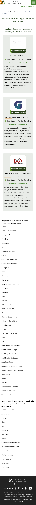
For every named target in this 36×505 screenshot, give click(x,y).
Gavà (3, 272)
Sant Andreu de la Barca (10, 346)
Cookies (29, 496)
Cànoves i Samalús (8, 251)
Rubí (3, 337)
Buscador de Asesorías (8, 12)
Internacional (6, 459)
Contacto (25, 499)
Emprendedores (7, 410)
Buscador (7, 499)
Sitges (3, 378)
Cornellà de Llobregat (9, 264)
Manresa (4, 292)
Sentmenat (5, 374)
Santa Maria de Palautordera (12, 370)
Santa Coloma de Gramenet (11, 366)
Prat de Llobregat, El (9, 333)
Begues (4, 247)
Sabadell (4, 341)
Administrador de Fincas (10, 451)
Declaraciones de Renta (10, 447)
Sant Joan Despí (7, 362)
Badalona (4, 239)
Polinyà (4, 329)
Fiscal (3, 422)
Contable (4, 430)
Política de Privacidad (19, 496)
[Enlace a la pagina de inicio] (11, 2)
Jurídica (4, 438)
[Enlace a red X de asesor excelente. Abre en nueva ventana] (22, 488)
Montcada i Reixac (8, 313)
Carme (3, 255)
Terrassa (4, 383)
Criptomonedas (7, 455)
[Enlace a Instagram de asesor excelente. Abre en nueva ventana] (19, 488)
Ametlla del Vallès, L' (8, 231)
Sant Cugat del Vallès (9, 354)
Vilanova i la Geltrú (8, 391)
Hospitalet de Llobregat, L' (11, 284)
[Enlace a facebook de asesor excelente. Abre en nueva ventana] (15, 488)
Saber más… (16, 88)
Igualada (4, 288)
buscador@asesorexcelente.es (18, 484)
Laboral (4, 426)
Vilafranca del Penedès (9, 387)
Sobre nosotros (16, 499)
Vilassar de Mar (6, 395)
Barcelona (20, 12)
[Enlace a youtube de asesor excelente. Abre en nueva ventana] (30, 488)
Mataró (4, 300)
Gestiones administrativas (10, 443)
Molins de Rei (6, 305)
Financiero (5, 434)
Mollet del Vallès (7, 309)
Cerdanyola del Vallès (9, 259)
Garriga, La (5, 268)
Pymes (3, 418)
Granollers (5, 280)
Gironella (4, 276)
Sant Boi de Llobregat (9, 350)
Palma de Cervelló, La (9, 321)
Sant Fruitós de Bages (9, 358)
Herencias (5, 463)
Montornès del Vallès (9, 317)
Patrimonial (5, 467)
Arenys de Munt (7, 235)
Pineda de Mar (6, 325)
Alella (3, 227)
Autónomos (5, 414)
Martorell (4, 296)
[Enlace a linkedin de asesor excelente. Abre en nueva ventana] (26, 488)
